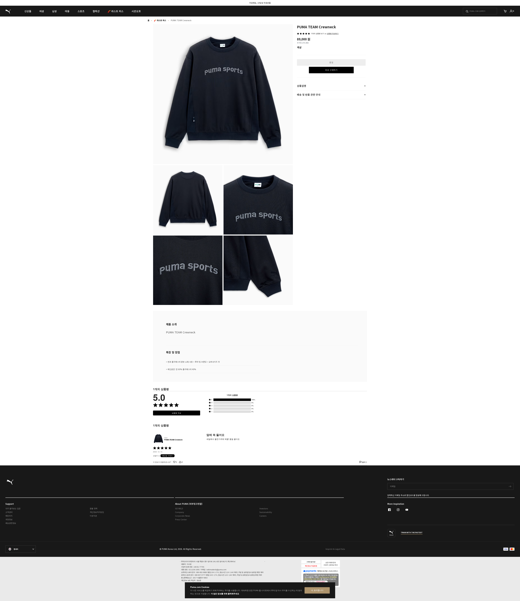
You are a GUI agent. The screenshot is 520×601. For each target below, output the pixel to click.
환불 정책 (93, 508)
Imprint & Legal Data (335, 549)
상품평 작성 (176, 413)
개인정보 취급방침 (311, 566)
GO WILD (179, 508)
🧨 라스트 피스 (160, 20)
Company (179, 512)
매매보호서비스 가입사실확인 (325, 581)
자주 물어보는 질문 (13, 508)
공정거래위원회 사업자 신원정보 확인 (331, 563)
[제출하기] (467, 11)
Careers (262, 515)
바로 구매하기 (331, 70)
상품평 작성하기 (333, 34)
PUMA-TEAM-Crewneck (173, 440)
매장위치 (8, 515)
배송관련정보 (10, 523)
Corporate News (182, 515)
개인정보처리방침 (97, 512)
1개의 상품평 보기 (317, 33)
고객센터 (8, 512)
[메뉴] (512, 11)
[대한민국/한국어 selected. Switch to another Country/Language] (21, 549)
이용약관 (93, 515)
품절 (331, 62)
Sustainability (265, 512)
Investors (263, 508)
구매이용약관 (310, 562)
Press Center (181, 519)
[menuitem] (27, 11)
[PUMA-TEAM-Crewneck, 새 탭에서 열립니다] (158, 438)
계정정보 (8, 519)
